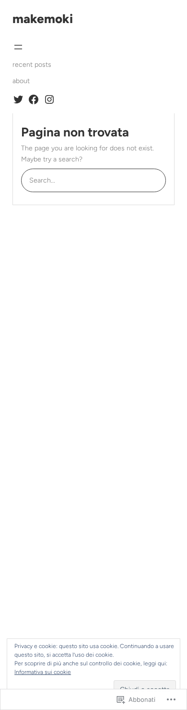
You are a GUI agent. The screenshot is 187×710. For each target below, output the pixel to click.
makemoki (42, 18)
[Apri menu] (18, 47)
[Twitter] (18, 99)
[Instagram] (49, 99)
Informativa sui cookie (42, 672)
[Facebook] (33, 99)
